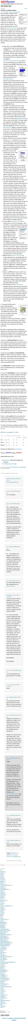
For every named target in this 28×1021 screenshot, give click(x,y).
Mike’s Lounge (5, 432)
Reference (2, 969)
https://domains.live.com (12, 482)
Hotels (1, 914)
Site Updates (2, 977)
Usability (2, 996)
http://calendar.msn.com (12, 794)
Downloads (2, 894)
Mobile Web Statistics (4, 945)
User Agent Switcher (8, 79)
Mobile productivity (4, 938)
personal (2, 960)
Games (1, 907)
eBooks (1, 896)
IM (0, 916)
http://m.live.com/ (11, 586)
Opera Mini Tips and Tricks (5, 956)
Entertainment (3, 900)
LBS (1, 921)
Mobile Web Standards (5, 944)
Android (2, 873)
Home (2, 6)
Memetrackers (3, 923)
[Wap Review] (8, 2)
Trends (1, 993)
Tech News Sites (3, 984)
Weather (2, 1001)
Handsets (2, 910)
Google (1, 908)
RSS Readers (3, 971)
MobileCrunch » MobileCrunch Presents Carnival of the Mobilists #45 (13, 854)
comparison (18, 284)
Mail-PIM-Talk (3, 922)
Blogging (2, 881)
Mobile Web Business (4, 941)
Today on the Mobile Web (5, 986)
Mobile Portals (6, 460)
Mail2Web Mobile (21, 118)
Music (1, 951)
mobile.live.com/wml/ (12, 28)
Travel (1, 992)
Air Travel (2, 871)
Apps (1, 875)
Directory (6, 6)
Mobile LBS (2, 933)
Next (26, 8)
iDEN (1, 915)
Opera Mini (2, 955)
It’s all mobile (15, 432)
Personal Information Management (7, 962)
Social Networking (4, 980)
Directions (2, 893)
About (10, 6)
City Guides (2, 888)
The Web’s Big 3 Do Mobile (9, 464)
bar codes (2, 879)
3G (0, 870)
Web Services (3, 1003)
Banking (2, 878)
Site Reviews (15, 467)
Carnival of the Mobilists (5, 885)
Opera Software (3, 959)
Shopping (2, 974)
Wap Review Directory (4, 1000)
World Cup (2, 1006)
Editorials (2, 897)
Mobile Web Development (5, 942)
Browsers (2, 884)
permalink (7, 468)
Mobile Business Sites (4, 930)
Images (1, 918)
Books (1, 882)
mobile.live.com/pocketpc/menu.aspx (12, 60)
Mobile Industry (3, 931)
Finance (2, 903)
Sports (1, 982)
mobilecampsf (3, 948)
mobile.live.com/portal (16, 221)
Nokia (1, 953)
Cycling (1, 890)
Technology (2, 985)
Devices (2, 892)
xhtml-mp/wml (18, 449)
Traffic (1, 988)
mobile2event (3, 947)
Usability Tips (3, 997)
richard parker (9, 595)
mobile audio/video (4, 929)
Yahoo (1, 1007)
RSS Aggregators (3, 970)
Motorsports (2, 949)
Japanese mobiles (4, 919)
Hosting (2, 912)
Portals (1, 964)
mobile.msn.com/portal (16, 255)
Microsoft (11, 467)
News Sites (2, 952)
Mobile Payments (3, 936)
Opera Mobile (3, 958)
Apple (1, 874)
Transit (1, 989)
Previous (3, 8)
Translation (2, 990)
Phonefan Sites (3, 963)
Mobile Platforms (3, 937)
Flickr (1, 904)
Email (1, 899)
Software (2, 981)
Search (1, 973)
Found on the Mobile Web (5, 905)
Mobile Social (3, 940)
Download (7, 1015)
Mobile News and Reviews (5, 934)
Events (1, 901)
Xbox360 (8, 478)
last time (10, 140)
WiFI (1, 1004)
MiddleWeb (2, 927)
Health (1, 911)
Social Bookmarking (4, 978)
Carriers (2, 886)
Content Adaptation (4, 889)
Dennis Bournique (16, 12)
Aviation (2, 877)
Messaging (2, 925)
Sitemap (2, 1015)
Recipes (2, 967)
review (20, 134)
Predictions (2, 966)
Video (1, 999)
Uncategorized (3, 995)
